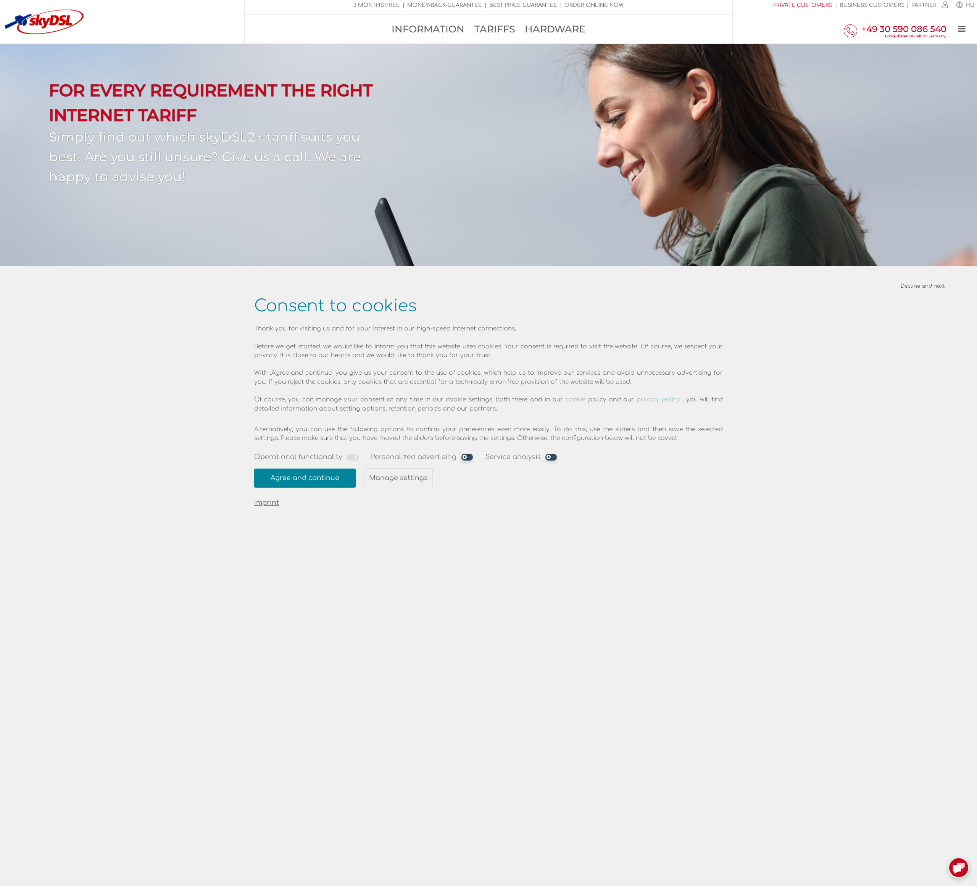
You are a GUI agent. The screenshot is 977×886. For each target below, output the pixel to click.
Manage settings (398, 478)
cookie (575, 399)
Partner (924, 5)
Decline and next (923, 286)
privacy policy (658, 399)
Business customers (872, 5)
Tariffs (494, 29)
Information (428, 29)
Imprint (266, 502)
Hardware (555, 29)
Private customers (802, 5)
